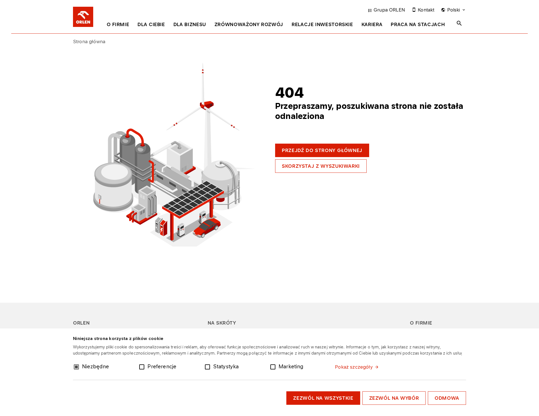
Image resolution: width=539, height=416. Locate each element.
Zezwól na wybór (394, 398)
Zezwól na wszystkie (323, 398)
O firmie (118, 24)
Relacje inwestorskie (322, 24)
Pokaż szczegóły (354, 367)
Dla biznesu (189, 24)
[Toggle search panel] (459, 23)
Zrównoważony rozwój (248, 24)
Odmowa (447, 398)
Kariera (372, 24)
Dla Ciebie (151, 24)
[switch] (142, 366)
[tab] (118, 25)
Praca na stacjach (418, 24)
